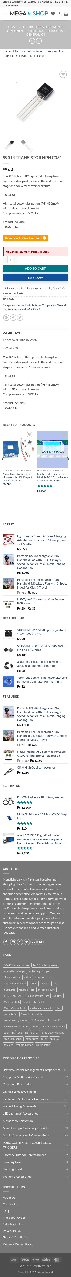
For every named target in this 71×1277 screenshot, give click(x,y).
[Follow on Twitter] (27, 942)
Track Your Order (14, 1217)
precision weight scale (16, 1020)
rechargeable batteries (16, 1026)
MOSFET (39, 1002)
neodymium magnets (41, 1008)
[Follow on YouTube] (40, 942)
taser (44, 1038)
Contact (39, 1266)
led (47, 995)
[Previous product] (39, 41)
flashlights (9, 989)
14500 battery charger (45, 965)
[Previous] (8, 102)
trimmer (8, 1044)
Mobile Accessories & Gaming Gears (26, 1135)
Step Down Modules (53, 1032)
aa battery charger (39, 971)
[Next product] (32, 41)
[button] (5, 14)
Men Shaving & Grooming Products (26, 1128)
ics (32, 989)
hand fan (23, 989)
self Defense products (54, 1026)
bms (50, 977)
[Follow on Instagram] (13, 942)
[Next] (62, 102)
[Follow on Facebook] (6, 942)
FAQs (6, 1211)
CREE (33, 983)
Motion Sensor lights (15, 1008)
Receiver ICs (55, 1020)
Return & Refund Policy (18, 1244)
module (27, 1002)
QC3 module (38, 1020)
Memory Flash (12, 1002)
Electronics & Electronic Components (37, 51)
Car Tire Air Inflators (15, 983)
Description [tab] (11, 332)
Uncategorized (12, 1169)
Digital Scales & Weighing (19, 1091)
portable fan (10, 1014)
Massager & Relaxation (18, 1120)
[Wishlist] (53, 14)
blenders (39, 977)
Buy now (35, 277)
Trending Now (12, 1162)
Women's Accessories (17, 1176)
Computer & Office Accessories (23, 1077)
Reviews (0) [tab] (10, 347)
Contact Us (10, 1204)
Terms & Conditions (15, 1237)
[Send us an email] (33, 942)
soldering (23, 1032)
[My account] (59, 14)
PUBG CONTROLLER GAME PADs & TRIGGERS (27, 1145)
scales (35, 1026)
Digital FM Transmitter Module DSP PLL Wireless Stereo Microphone (52, 477)
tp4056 (54, 1038)
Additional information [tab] (20, 340)
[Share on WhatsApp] (6, 317)
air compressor (12, 977)
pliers (59, 1008)
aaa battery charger (15, 971)
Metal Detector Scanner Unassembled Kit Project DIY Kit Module (17, 477)
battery (27, 977)
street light (32, 1038)
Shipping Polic (12, 1224)
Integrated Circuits (46, 30)
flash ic (56, 983)
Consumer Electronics (17, 1084)
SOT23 (35, 1032)
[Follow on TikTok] (20, 942)
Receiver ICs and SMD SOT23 (24, 309)
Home (12, 27)
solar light (9, 1032)
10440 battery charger (16, 965)
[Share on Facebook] (13, 317)
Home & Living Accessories (20, 1106)
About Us (9, 1197)
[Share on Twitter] (20, 317)
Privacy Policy (12, 1230)
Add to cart (35, 268)
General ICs (35, 34)
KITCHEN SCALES (14, 995)
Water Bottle (43, 1044)
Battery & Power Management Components (31, 1070)
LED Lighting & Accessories (20, 1113)
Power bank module (31, 1014)
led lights (57, 995)
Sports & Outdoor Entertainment (24, 1154)
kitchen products (46, 989)
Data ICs (44, 983)
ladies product (35, 995)
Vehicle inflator (24, 1044)
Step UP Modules (13, 1038)
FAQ (49, 1266)
